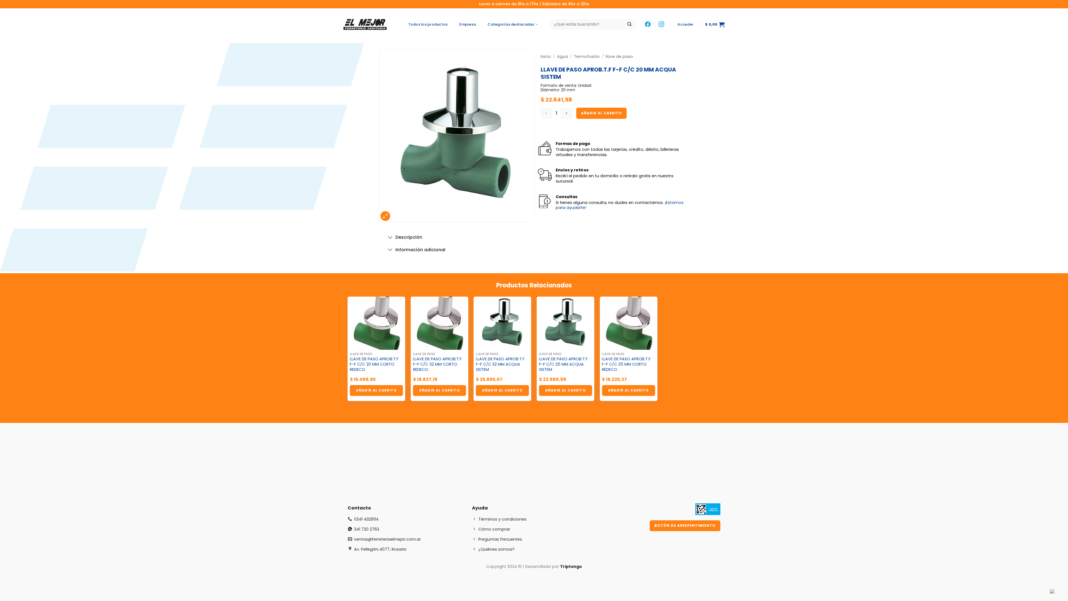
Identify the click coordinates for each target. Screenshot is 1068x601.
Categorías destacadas (511, 24)
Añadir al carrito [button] (376, 390)
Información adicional (420, 250)
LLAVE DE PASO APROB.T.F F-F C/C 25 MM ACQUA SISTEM (563, 364)
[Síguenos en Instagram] (661, 24)
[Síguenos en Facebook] (647, 24)
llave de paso (619, 56)
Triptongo (571, 566)
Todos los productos (428, 24)
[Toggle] (390, 237)
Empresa (467, 24)
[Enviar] (629, 24)
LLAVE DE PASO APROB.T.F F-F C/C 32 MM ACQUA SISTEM (500, 364)
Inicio (546, 56)
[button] (685, 24)
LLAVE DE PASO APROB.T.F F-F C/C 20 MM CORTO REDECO (374, 364)
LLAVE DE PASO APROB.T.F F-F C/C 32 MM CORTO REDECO (437, 364)
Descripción (408, 237)
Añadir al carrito (601, 113)
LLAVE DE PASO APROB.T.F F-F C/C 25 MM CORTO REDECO (626, 364)
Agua (562, 56)
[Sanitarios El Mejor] (366, 24)
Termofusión (587, 56)
